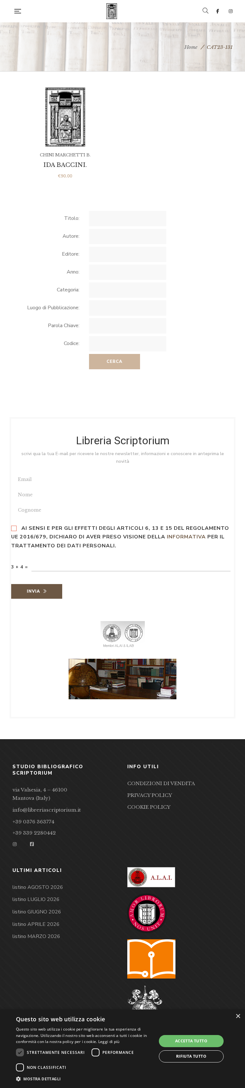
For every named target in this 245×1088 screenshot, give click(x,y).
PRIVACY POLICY (149, 795)
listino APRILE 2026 (36, 924)
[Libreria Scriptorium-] (111, 11)
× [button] (237, 1016)
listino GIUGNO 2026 (36, 911)
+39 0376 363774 (33, 822)
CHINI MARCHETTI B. (65, 155)
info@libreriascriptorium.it (46, 810)
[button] (84, 1079)
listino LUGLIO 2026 (36, 899)
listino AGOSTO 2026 (37, 887)
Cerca (114, 361)
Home (190, 47)
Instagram (231, 11)
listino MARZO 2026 (36, 936)
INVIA (33, 591)
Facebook (217, 11)
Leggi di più (109, 1041)
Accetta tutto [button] (191, 1041)
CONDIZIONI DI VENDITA (161, 783)
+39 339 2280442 (34, 833)
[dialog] (122, 1048)
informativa (186, 536)
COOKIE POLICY (148, 807)
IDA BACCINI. (65, 165)
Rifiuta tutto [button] (191, 1056)
